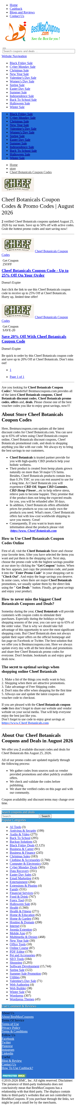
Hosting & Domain (22, 922)
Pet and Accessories (22, 955)
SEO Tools (17, 959)
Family (14, 889)
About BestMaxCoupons (18, 1016)
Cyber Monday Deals (23, 867)
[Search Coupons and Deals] (4, 48)
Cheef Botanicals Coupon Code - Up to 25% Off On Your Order (35, 272)
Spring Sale (17, 970)
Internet (14, 926)
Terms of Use (10, 1024)
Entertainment (19, 882)
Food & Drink (19, 896)
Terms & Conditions (15, 1031)
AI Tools (15, 827)
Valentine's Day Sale (23, 981)
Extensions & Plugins (23, 885)
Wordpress (16, 995)
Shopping (16, 962)
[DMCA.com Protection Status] (14, 1077)
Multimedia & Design (23, 937)
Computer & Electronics (25, 863)
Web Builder (18, 988)
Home (14, 165)
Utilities (15, 977)
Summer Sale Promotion (25, 973)
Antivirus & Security (23, 830)
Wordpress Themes (22, 999)
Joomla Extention (21, 929)
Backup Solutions (21, 841)
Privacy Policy (11, 1027)
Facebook (8, 1038)
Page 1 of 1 (17, 377)
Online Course (19, 948)
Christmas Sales (20, 856)
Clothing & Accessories (25, 860)
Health (14, 907)
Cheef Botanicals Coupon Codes (31, 172)
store (13, 168)
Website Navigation (14, 56)
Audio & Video (20, 834)
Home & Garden (20, 918)
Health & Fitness (20, 911)
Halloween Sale (20, 904)
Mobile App (17, 933)
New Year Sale (19, 940)
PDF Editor (17, 951)
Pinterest (7, 1046)
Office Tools (18, 944)
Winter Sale (17, 992)
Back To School (20, 838)
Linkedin (7, 1053)
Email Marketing (20, 878)
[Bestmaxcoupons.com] (32, 40)
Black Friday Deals (22, 845)
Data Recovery (19, 871)
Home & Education (22, 915)
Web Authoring (19, 984)
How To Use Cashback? (17, 1068)
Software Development (24, 966)
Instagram (8, 1049)
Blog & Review (12, 1060)
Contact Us (9, 1064)
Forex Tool (17, 900)
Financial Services (21, 893)
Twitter (6, 1042)
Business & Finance (22, 852)
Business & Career (22, 849)
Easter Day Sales (20, 874)
